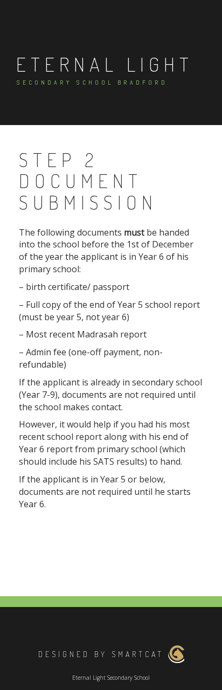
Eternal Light (104, 64)
